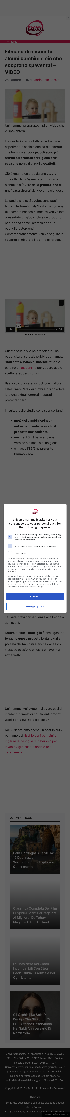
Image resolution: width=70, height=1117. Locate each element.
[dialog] (35, 558)
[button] (35, 553)
